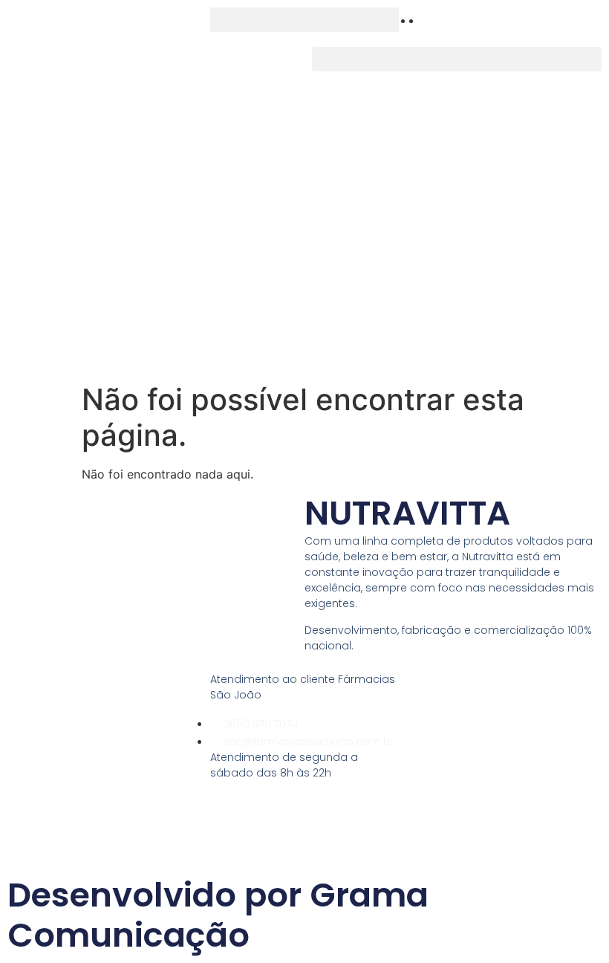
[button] (304, 19)
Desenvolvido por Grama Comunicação (218, 915)
